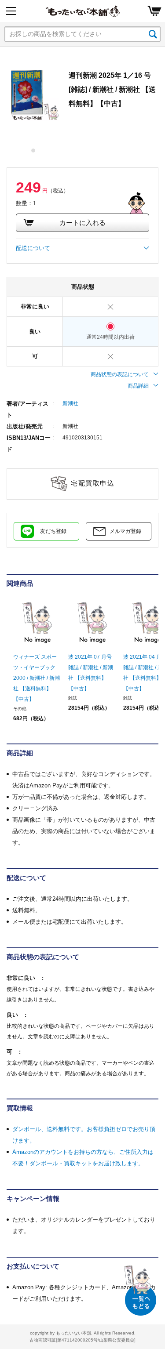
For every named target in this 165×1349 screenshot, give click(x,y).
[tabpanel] (33, 95)
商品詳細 (138, 386)
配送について (33, 248)
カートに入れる (82, 222)
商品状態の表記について (120, 374)
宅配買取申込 (92, 483)
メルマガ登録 (125, 531)
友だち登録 (53, 531)
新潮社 (70, 403)
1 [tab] (34, 150)
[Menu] (11, 11)
